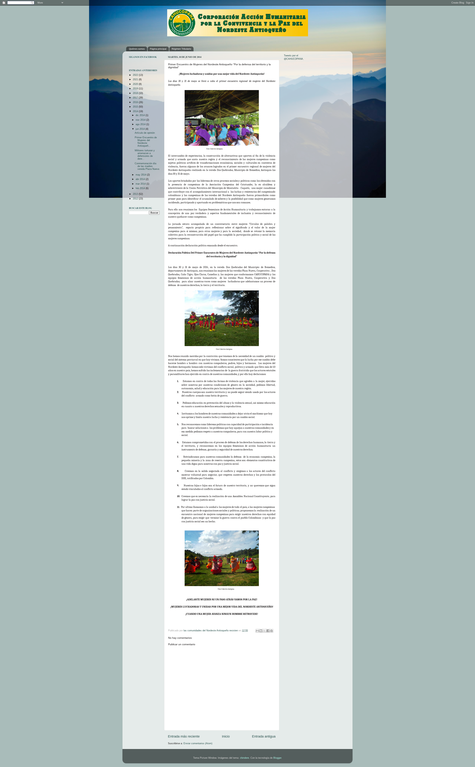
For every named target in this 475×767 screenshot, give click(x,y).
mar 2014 (141, 184)
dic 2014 (140, 115)
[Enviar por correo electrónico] (257, 631)
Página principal (158, 49)
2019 (136, 88)
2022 (136, 75)
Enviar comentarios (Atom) (198, 743)
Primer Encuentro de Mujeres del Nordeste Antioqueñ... (146, 141)
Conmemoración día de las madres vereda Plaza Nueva (147, 166)
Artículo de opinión (145, 133)
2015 (136, 106)
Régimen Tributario (181, 49)
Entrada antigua (264, 736)
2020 (136, 84)
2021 (136, 79)
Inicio (226, 736)
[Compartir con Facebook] (268, 631)
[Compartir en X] (264, 631)
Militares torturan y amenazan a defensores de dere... (145, 154)
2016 (136, 102)
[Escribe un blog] (261, 631)
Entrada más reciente (184, 736)
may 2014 (141, 174)
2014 (136, 111)
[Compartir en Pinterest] (271, 631)
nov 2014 (141, 120)
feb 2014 (141, 188)
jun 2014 (140, 129)
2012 (136, 198)
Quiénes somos (137, 49)
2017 (136, 97)
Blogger (277, 758)
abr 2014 (141, 179)
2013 (136, 194)
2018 (136, 93)
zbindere (244, 758)
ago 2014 (141, 124)
